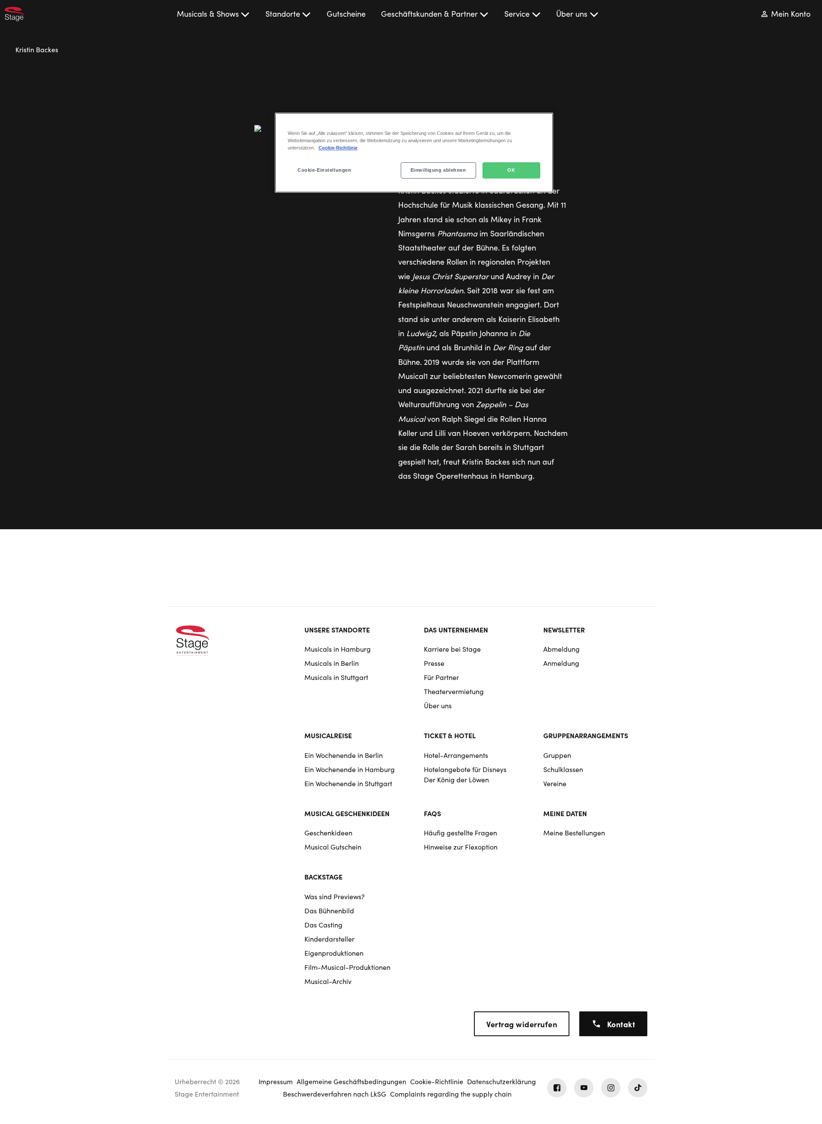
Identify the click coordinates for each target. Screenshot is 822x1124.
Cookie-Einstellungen (324, 170)
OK (511, 170)
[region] (414, 153)
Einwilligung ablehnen (438, 170)
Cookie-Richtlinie (338, 147)
